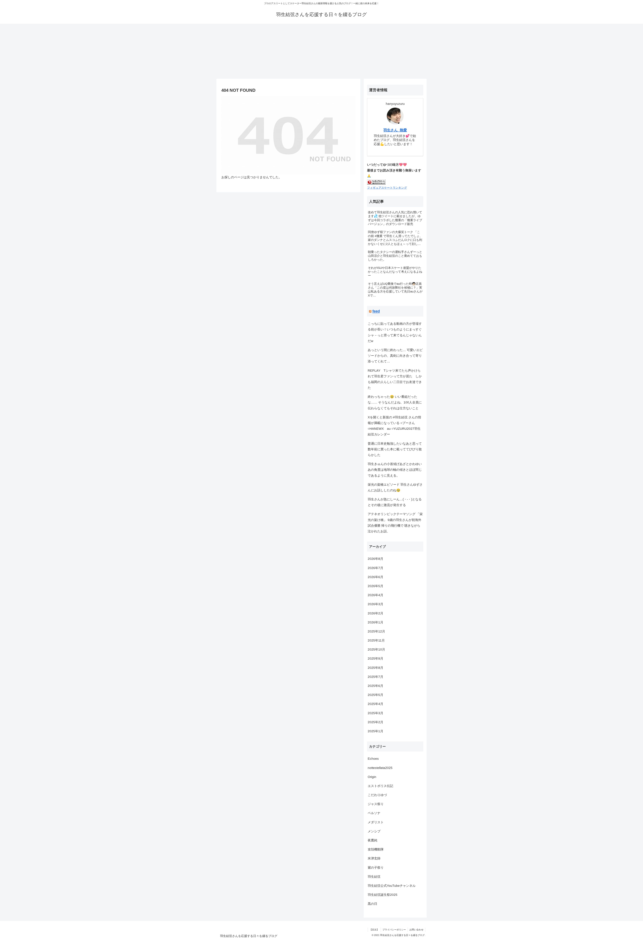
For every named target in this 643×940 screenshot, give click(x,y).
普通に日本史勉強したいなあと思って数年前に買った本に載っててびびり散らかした (395, 449)
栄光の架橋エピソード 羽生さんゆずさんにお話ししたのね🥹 (395, 487)
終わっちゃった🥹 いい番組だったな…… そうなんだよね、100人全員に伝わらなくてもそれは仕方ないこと (395, 402)
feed (376, 311)
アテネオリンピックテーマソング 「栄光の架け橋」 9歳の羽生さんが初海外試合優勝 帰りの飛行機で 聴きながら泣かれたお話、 (395, 522)
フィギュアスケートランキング (387, 187)
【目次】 (374, 929)
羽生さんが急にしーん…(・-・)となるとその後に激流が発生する (395, 502)
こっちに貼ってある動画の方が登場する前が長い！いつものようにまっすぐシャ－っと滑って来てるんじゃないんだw (395, 332)
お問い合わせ (416, 929)
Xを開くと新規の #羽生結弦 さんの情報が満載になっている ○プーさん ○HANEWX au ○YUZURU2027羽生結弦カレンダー (394, 426)
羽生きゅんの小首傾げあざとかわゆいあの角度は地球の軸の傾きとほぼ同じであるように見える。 (395, 469)
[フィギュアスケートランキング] (376, 181)
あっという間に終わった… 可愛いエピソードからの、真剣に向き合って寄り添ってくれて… (395, 355)
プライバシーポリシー (394, 929)
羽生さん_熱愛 (395, 130)
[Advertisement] (321, 51)
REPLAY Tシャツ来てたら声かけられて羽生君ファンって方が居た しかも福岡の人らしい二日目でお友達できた (395, 379)
